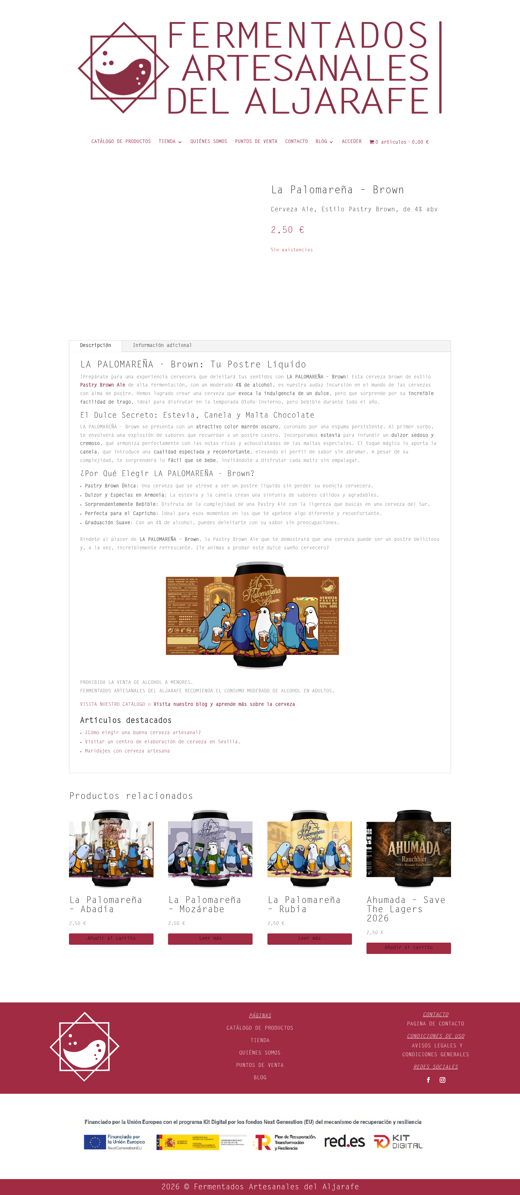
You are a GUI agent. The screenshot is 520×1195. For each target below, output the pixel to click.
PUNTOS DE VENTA (256, 141)
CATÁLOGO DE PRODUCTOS (121, 141)
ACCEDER (352, 141)
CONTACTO (296, 141)
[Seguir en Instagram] (442, 1080)
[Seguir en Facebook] (428, 1080)
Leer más (210, 938)
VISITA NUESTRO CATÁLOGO (112, 704)
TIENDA (166, 141)
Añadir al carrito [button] (111, 938)
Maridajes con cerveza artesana (127, 751)
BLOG (321, 141)
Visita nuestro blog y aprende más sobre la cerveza (224, 704)
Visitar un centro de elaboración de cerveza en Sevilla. (163, 742)
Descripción (95, 345)
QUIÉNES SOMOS (208, 141)
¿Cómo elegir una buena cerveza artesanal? (143, 733)
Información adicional (162, 345)
